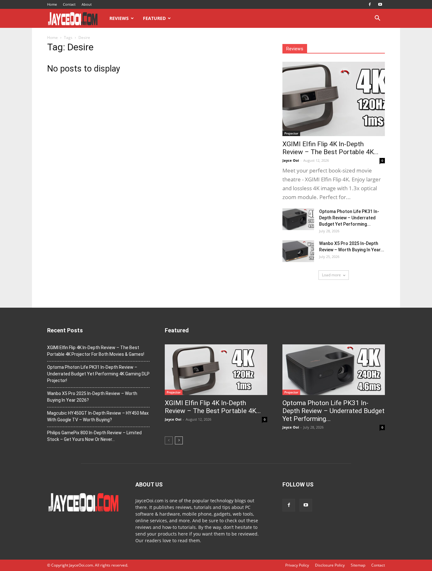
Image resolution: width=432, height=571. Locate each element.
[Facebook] (369, 4)
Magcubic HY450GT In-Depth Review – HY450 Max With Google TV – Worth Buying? (98, 416)
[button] (377, 19)
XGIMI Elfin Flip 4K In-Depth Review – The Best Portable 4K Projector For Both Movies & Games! (95, 351)
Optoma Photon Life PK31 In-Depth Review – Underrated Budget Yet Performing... (349, 218)
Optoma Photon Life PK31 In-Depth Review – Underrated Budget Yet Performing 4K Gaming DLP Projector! (98, 374)
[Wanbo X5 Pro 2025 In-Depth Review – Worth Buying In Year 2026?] (298, 251)
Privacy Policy (297, 565)
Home (52, 4)
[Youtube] (380, 4)
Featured (154, 18)
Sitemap (358, 565)
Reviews (119, 18)
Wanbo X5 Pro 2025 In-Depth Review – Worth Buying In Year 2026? (92, 397)
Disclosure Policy (330, 565)
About (87, 4)
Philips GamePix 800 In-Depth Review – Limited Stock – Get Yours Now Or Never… (94, 436)
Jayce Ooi (290, 160)
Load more (331, 275)
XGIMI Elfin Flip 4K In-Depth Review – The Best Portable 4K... (330, 148)
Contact (69, 4)
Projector (291, 133)
